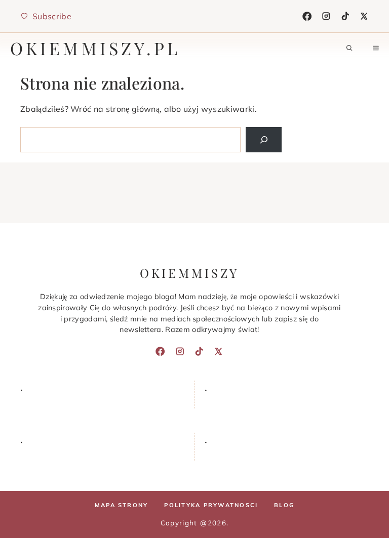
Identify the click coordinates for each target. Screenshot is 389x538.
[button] (349, 48)
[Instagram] (326, 16)
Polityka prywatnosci (211, 505)
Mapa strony (121, 505)
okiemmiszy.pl (95, 48)
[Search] (264, 139)
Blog (284, 505)
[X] (364, 16)
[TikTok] (345, 16)
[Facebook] (307, 16)
